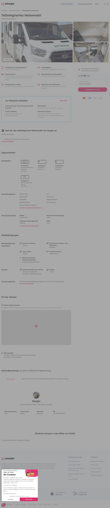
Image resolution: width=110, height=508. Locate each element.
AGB (39, 504)
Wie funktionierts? (74, 461)
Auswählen (11, 499)
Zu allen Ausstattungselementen (31, 208)
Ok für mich (28, 499)
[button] (4, 505)
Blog (17, 504)
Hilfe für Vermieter (96, 475)
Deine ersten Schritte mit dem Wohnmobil (76, 469)
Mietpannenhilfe (95, 472)
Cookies (55, 504)
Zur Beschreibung (7, 141)
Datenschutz (47, 504)
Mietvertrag (94, 465)
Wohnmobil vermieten (85, 4)
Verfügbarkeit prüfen (92, 89)
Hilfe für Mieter (73, 479)
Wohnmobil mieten (74, 465)
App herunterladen (67, 4)
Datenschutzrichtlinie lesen (9, 493)
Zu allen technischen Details (29, 226)
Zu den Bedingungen (27, 283)
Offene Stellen (32, 504)
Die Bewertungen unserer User (76, 475)
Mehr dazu (63, 100)
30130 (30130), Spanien (8, 19)
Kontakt (23, 504)
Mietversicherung (96, 468)
